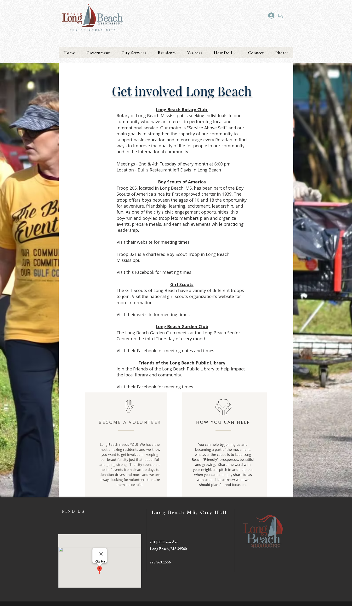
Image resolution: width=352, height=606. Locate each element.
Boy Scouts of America (182, 182)
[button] (98, 52)
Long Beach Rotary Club (182, 110)
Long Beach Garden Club (182, 327)
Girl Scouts (181, 284)
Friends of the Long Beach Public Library (181, 363)
